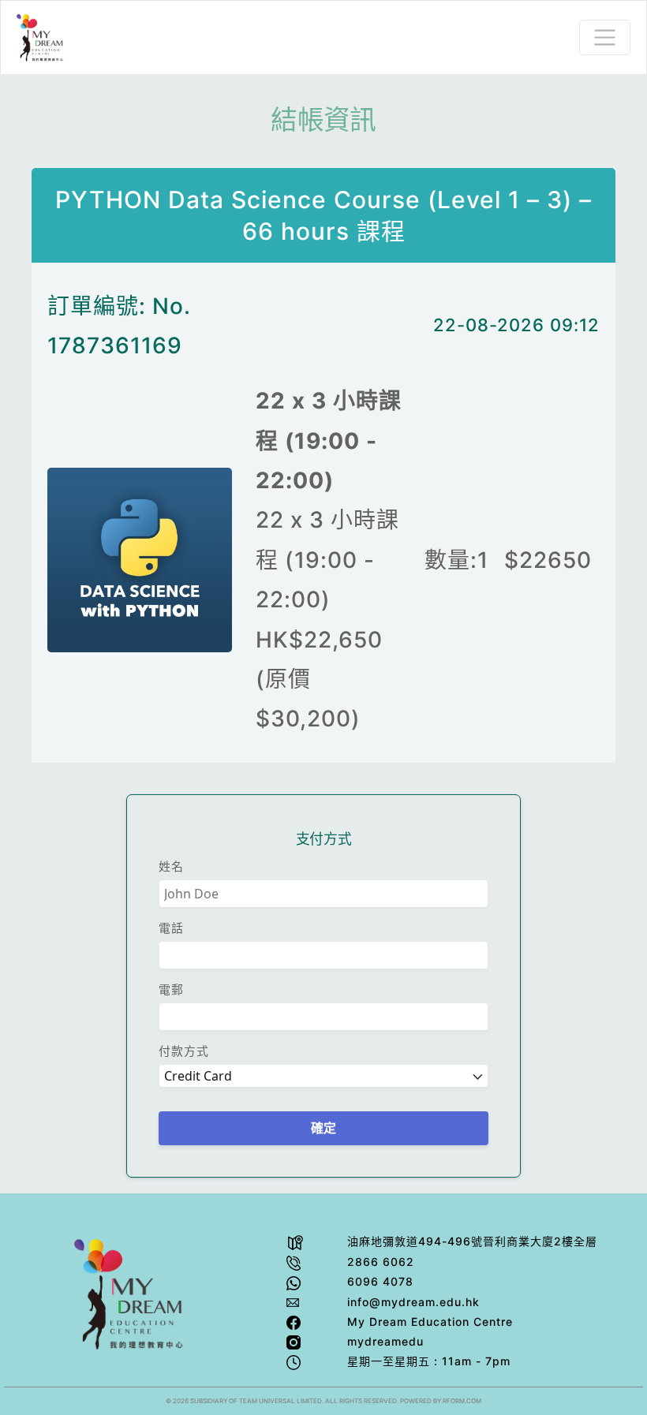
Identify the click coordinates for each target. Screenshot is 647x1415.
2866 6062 (380, 1261)
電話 (171, 928)
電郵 (171, 989)
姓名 (171, 866)
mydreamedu (385, 1341)
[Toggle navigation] (604, 37)
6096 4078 (380, 1281)
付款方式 (184, 1051)
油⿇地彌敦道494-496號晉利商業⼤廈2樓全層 (472, 1241)
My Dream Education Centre (430, 1321)
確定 (323, 1128)
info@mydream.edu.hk (413, 1302)
